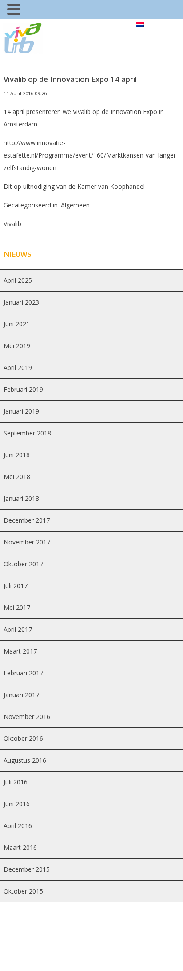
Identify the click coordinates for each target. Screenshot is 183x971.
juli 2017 (16, 585)
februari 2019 (23, 389)
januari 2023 (21, 302)
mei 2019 (17, 345)
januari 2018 (21, 498)
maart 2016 (20, 847)
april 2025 (18, 280)
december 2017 (27, 520)
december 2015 (27, 869)
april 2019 (18, 367)
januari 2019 (21, 411)
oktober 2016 (23, 738)
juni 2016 (17, 804)
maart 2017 (20, 651)
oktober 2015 (23, 891)
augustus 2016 (25, 760)
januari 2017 (21, 695)
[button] (15, 10)
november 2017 (27, 542)
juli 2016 (16, 782)
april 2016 (18, 825)
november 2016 (27, 716)
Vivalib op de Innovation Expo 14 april (70, 79)
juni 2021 (17, 324)
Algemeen (75, 205)
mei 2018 (17, 476)
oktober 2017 (23, 564)
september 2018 (27, 433)
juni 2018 (17, 455)
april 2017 (18, 629)
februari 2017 (23, 673)
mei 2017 (17, 607)
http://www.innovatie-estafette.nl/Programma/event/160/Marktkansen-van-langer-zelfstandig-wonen (91, 155)
